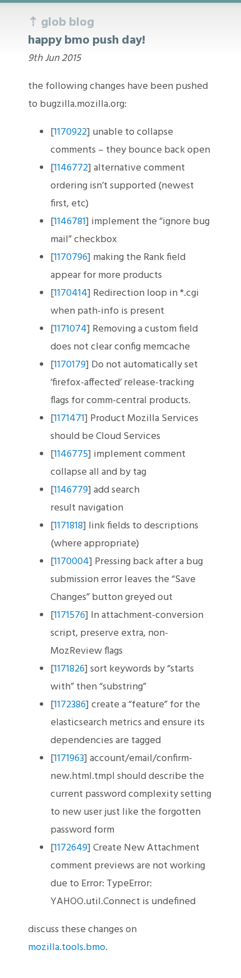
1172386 (70, 705)
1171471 (69, 418)
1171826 (69, 669)
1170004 (71, 562)
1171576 (69, 615)
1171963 (69, 758)
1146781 (70, 222)
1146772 (71, 168)
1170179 (70, 365)
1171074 (70, 329)
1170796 (70, 257)
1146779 (71, 490)
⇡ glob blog (61, 22)
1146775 (71, 454)
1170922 (70, 132)
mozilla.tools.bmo (66, 947)
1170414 (70, 293)
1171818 (68, 526)
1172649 (70, 848)
